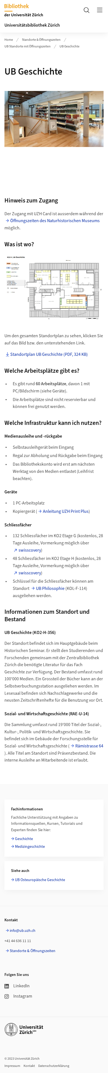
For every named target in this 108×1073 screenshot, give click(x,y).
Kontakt (29, 1066)
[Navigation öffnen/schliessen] (99, 10)
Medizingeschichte (30, 846)
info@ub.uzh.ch (22, 931)
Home (8, 39)
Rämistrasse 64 (89, 746)
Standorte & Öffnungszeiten (41, 39)
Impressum (12, 1066)
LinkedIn (21, 986)
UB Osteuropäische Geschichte (40, 880)
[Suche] (86, 10)
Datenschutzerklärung (53, 1066)
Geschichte (24, 839)
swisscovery (30, 550)
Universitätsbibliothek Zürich (32, 25)
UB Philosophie (50, 588)
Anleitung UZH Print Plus (66, 511)
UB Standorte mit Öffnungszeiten (27, 46)
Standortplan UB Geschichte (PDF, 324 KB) (49, 354)
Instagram (22, 996)
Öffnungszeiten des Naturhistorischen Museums (55, 221)
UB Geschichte (69, 46)
